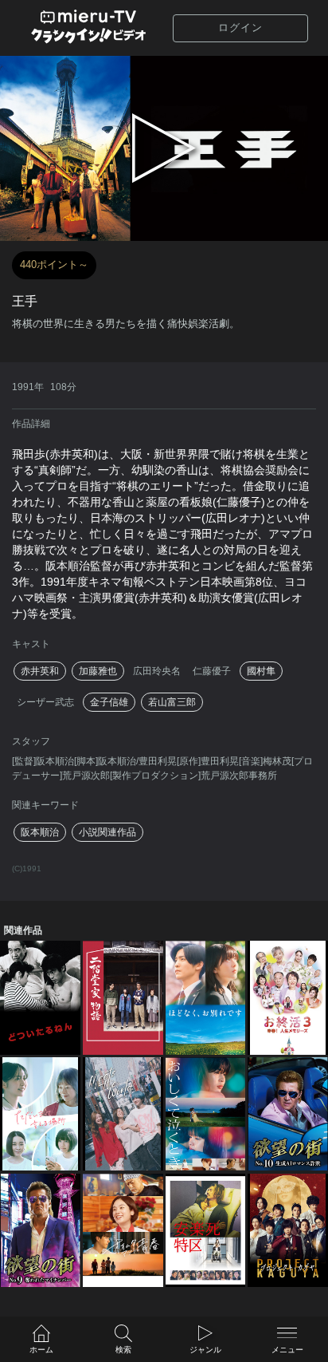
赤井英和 (40, 671)
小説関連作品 (107, 832)
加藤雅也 (98, 671)
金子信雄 (109, 702)
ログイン (240, 28)
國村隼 (261, 671)
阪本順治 (40, 832)
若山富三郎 (172, 702)
